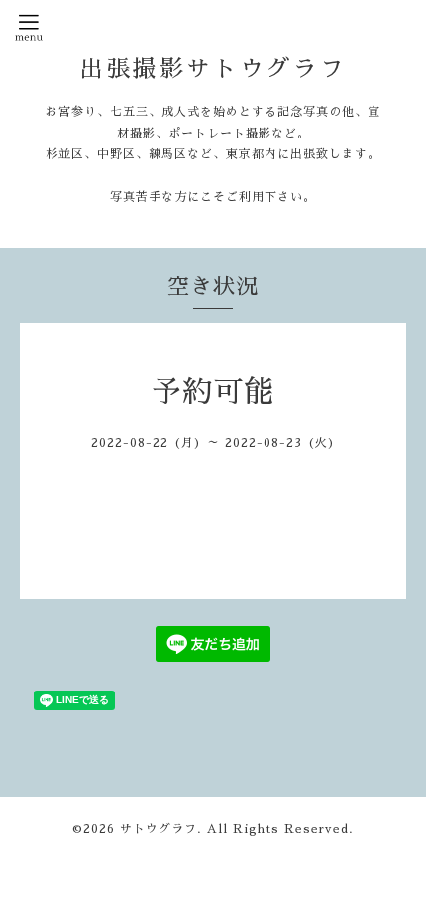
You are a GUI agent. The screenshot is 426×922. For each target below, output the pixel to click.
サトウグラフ (158, 829)
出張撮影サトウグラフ (213, 69)
